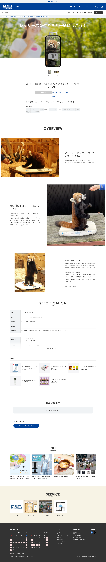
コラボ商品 (20, 16)
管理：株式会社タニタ (78, 533)
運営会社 (75, 532)
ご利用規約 (59, 543)
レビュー (78, 12)
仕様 (73, 12)
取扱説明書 (89, 12)
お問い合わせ (60, 539)
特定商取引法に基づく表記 (79, 539)
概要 (69, 12)
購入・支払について (62, 533)
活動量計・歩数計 (29, 16)
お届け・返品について (62, 535)
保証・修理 (59, 537)
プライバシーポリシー (78, 537)
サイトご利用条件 (77, 535)
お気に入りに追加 (63, 92)
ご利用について (61, 532)
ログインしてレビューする (26, 426)
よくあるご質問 (61, 541)
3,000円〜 (38, 16)
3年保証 (53, 97)
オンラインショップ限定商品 (9, 16)
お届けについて (54, 1)
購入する (98, 12)
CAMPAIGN (45, 16)
